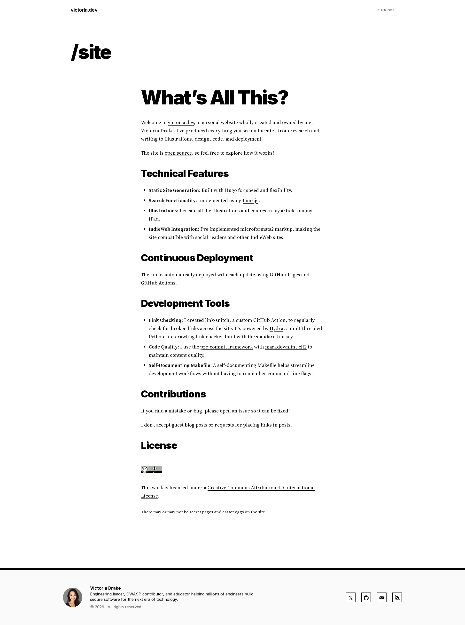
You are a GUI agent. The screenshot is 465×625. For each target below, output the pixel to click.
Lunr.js (250, 200)
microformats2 (257, 229)
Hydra (276, 328)
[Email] (382, 597)
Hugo (231, 190)
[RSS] (397, 597)
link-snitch (217, 320)
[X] (351, 597)
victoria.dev (84, 10)
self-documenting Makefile (246, 365)
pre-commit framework (226, 346)
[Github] (366, 597)
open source (178, 153)
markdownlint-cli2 (286, 346)
